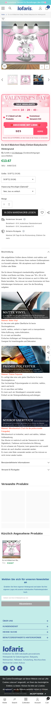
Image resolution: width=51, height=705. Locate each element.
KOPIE (40, 131)
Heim (3, 14)
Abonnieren (25, 604)
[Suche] (10, 8)
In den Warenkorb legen (19, 212)
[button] (42, 66)
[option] (25, 45)
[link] (13, 524)
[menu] (3, 8)
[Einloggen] (40, 8)
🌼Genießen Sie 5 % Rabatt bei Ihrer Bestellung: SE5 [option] (25, 2)
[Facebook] (5, 668)
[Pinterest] (19, 668)
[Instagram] (12, 668)
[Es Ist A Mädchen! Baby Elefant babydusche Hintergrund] (11, 549)
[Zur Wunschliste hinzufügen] (42, 212)
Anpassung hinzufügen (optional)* (14, 187)
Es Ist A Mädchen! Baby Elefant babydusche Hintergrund (11, 560)
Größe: (10, 174)
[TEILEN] (48, 212)
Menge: (4, 199)
